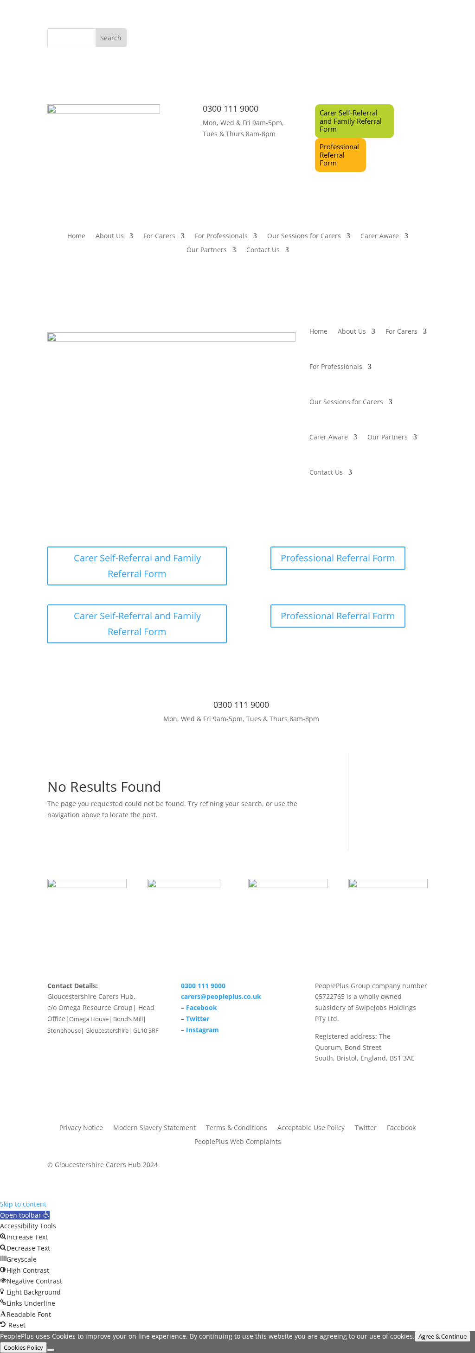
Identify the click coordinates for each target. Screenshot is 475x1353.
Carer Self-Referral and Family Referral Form (351, 120)
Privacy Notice (81, 1127)
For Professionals (221, 236)
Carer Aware (379, 236)
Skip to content (23, 1204)
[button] (25, 1215)
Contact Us (263, 250)
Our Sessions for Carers (304, 236)
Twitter (197, 1018)
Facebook (201, 1007)
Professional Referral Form (339, 154)
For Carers (159, 236)
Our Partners (206, 250)
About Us (110, 236)
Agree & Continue (442, 1336)
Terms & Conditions (236, 1127)
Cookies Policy (23, 1347)
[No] (50, 1349)
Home (76, 236)
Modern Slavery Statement (154, 1127)
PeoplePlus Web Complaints (237, 1141)
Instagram (202, 1029)
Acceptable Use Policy (311, 1127)
